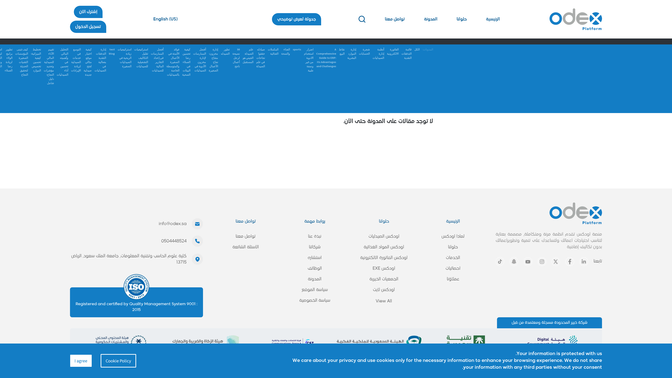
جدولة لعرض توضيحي (296, 19)
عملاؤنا (453, 279)
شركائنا (315, 247)
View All (384, 301)
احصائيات (453, 268)
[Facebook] (569, 261)
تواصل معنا (395, 19)
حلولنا (462, 19)
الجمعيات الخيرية (383, 279)
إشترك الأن (88, 12)
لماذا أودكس (453, 236)
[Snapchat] (514, 261)
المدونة (430, 19)
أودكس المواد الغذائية (384, 247)
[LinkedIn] (583, 261)
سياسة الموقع (315, 290)
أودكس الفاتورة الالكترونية (384, 258)
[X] (555, 261)
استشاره (315, 258)
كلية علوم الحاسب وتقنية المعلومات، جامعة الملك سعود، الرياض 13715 (129, 259)
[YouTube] (528, 261)
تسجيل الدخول (88, 27)
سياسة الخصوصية (314, 300)
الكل (417, 49)
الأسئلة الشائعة (245, 247)
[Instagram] (542, 261)
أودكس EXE (384, 268)
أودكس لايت (384, 290)
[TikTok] (500, 261)
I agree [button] (81, 361)
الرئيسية (493, 19)
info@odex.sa (173, 224)
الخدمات (453, 258)
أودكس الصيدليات (384, 236)
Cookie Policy (118, 361)
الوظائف (315, 268)
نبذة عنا (314, 236)
